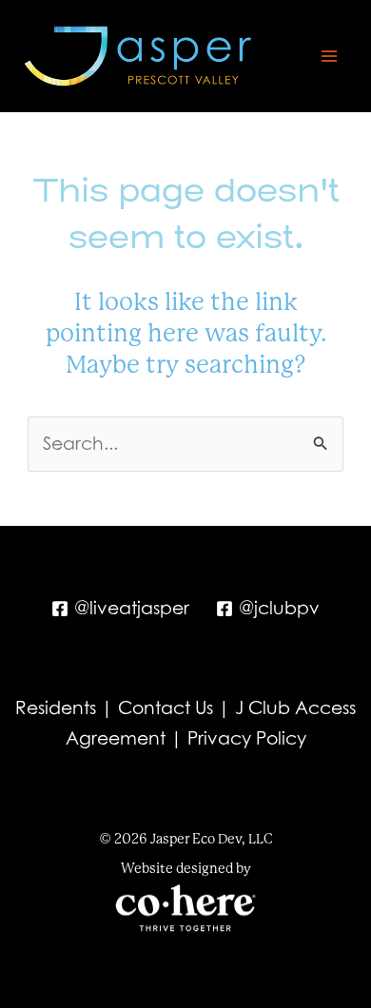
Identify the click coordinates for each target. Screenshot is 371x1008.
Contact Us (165, 707)
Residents (55, 707)
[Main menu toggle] (329, 56)
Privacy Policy (246, 737)
